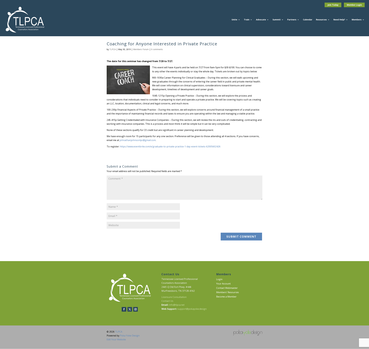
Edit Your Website (116, 339)
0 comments (157, 49)
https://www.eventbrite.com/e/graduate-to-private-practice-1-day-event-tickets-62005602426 (170, 146)
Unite (234, 20)
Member (351, 4)
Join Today (332, 4)
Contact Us (167, 301)
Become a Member (226, 297)
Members (357, 20)
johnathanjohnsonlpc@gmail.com (138, 140)
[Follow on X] (129, 309)
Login (359, 4)
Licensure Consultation (174, 297)
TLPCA (112, 49)
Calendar (307, 20)
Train (246, 20)
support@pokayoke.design (192, 308)
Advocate (261, 20)
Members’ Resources (227, 292)
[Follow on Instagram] (135, 309)
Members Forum (141, 49)
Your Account (223, 284)
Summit (277, 20)
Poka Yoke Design (130, 335)
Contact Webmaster (227, 288)
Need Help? (339, 20)
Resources (321, 20)
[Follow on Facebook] (124, 309)
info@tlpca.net (176, 304)
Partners (291, 20)
